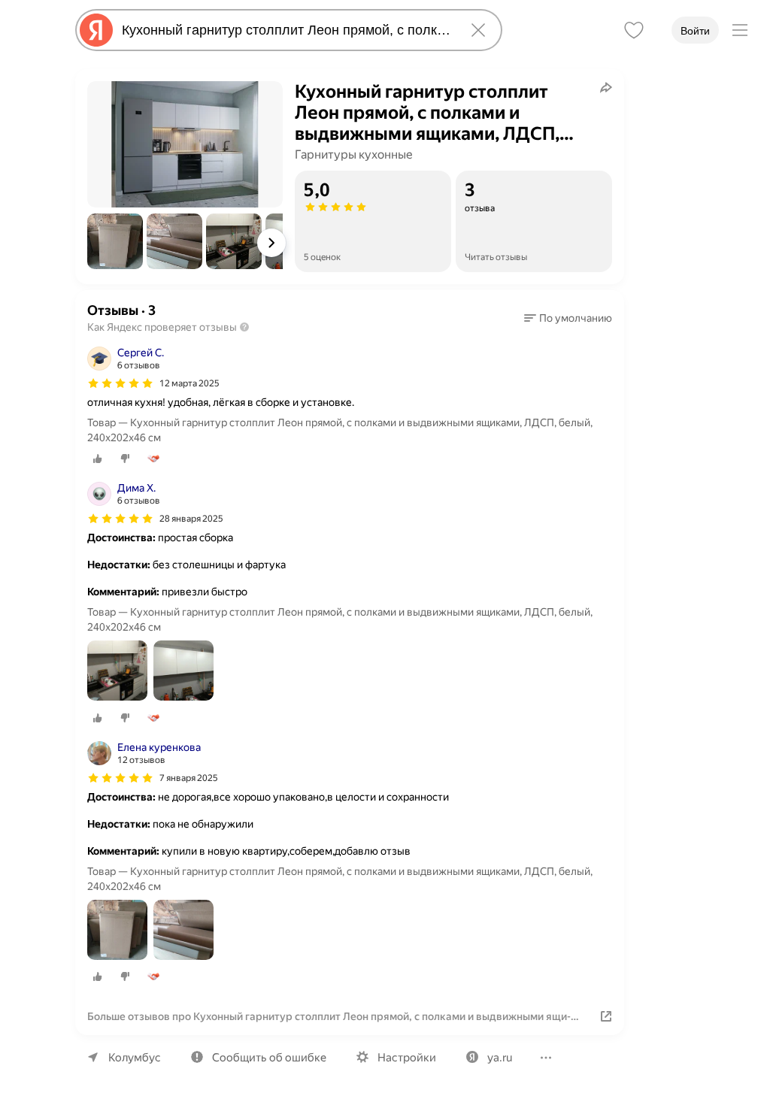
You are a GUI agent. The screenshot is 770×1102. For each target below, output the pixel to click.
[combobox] (286, 30)
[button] (115, 241)
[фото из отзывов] (117, 671)
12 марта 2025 (189, 383)
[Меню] (740, 30)
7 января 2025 (188, 778)
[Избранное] (633, 30)
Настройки (406, 1057)
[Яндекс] (96, 30)
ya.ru (499, 1057)
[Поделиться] (606, 87)
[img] (120, 383)
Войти (695, 31)
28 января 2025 (191, 518)
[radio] (97, 458)
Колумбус (134, 1057)
